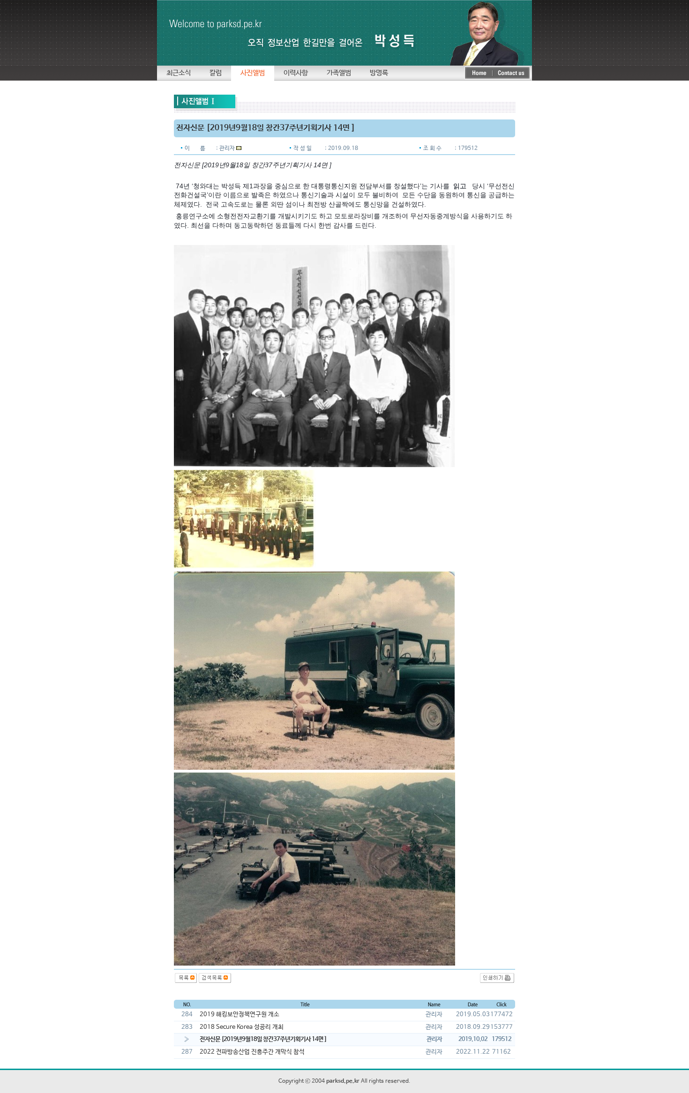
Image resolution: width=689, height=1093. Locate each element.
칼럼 (216, 73)
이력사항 (296, 73)
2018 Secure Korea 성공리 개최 (242, 1027)
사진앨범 (252, 73)
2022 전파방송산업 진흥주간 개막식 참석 (252, 1052)
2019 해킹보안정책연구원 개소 (239, 1014)
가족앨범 (339, 73)
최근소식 (178, 73)
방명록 (379, 73)
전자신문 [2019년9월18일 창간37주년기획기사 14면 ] (263, 1039)
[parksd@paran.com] (238, 148)
